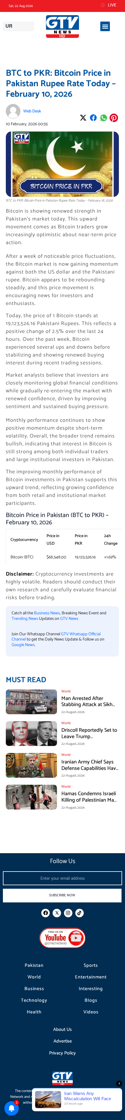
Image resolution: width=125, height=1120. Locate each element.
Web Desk (32, 111)
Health (34, 1012)
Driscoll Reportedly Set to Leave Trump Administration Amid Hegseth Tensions (89, 740)
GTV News (69, 618)
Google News (23, 644)
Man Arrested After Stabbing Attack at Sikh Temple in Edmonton (86, 704)
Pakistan (34, 966)
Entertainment (91, 977)
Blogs (91, 1000)
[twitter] (57, 913)
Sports (91, 966)
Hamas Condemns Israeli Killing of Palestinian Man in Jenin (89, 800)
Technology (34, 1000)
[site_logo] (63, 26)
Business (34, 989)
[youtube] (62, 937)
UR (9, 26)
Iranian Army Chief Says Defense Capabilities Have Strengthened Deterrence (90, 768)
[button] (105, 26)
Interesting (91, 989)
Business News (47, 613)
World (34, 977)
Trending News (25, 618)
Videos (91, 1012)
